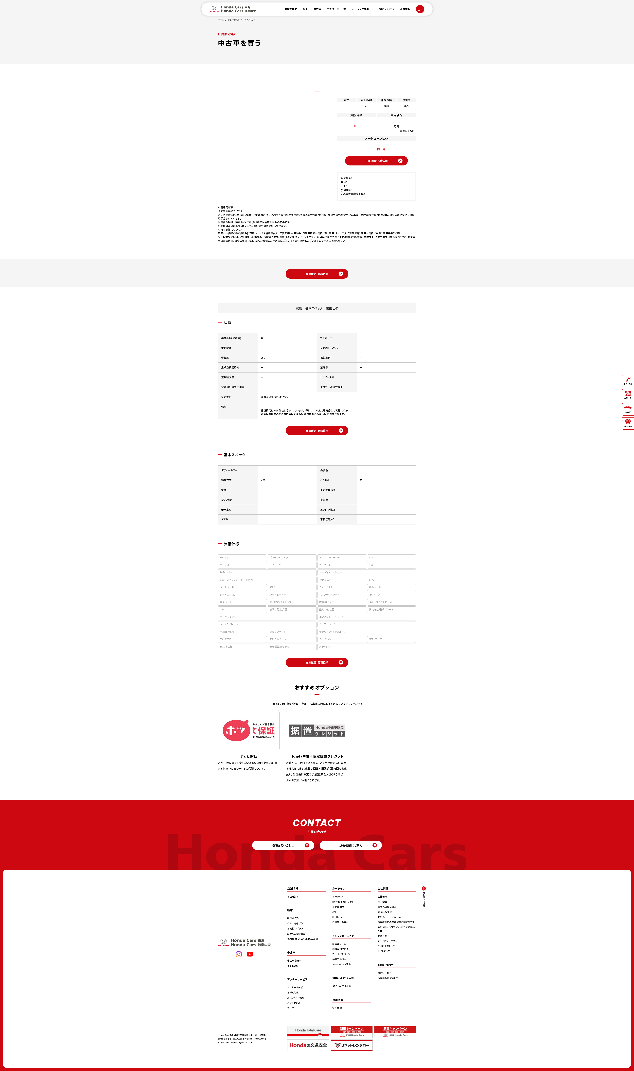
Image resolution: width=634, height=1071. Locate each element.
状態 (299, 308)
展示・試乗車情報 (296, 933)
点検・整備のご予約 (350, 845)
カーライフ (337, 896)
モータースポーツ (341, 954)
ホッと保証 (293, 965)
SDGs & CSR (386, 9)
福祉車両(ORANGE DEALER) (302, 938)
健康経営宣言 (385, 911)
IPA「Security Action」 (390, 917)
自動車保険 (338, 906)
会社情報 (405, 9)
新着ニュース (339, 943)
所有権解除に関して (388, 978)
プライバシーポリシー (389, 940)
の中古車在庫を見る (354, 194)
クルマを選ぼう (295, 923)
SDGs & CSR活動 (341, 964)
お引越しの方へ (340, 922)
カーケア (291, 1007)
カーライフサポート (363, 9)
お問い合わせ (384, 972)
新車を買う (293, 918)
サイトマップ (384, 951)
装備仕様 (332, 308)
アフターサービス (336, 9)
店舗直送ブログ (340, 949)
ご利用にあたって (386, 946)
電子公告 (382, 901)
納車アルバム (339, 959)
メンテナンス (293, 1002)
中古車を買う (234, 19)
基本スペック (314, 308)
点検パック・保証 (295, 997)
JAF (334, 911)
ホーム (221, 19)
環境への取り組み (387, 906)
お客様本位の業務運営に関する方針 (396, 922)
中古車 (317, 9)
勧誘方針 (382, 935)
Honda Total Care (342, 901)
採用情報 (337, 1007)
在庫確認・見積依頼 (376, 161)
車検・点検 (292, 992)
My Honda (338, 917)
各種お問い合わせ (283, 845)
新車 (305, 9)
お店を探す (291, 9)
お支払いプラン (295, 928)
